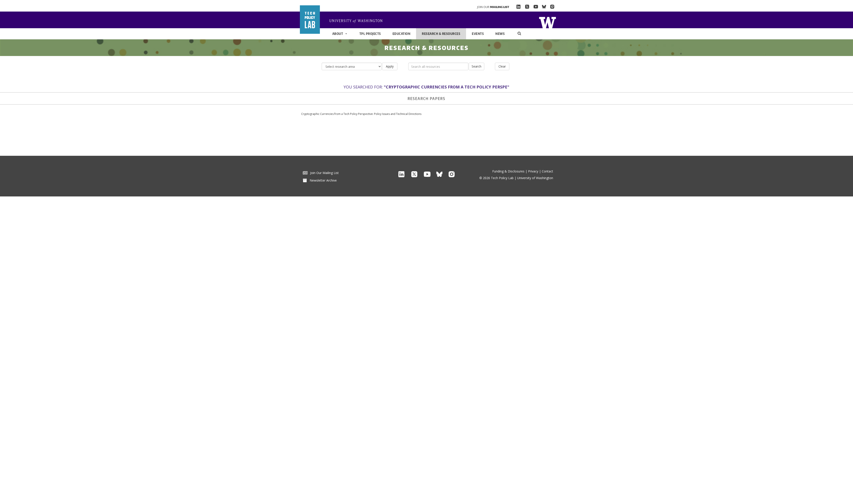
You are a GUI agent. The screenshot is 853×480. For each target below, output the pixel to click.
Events (478, 34)
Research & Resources (441, 34)
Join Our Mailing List (323, 173)
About (337, 34)
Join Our (493, 7)
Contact (547, 171)
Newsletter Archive (322, 180)
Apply (390, 66)
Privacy (533, 171)
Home (547, 22)
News (500, 34)
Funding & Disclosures (508, 171)
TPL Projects (370, 34)
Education (402, 34)
